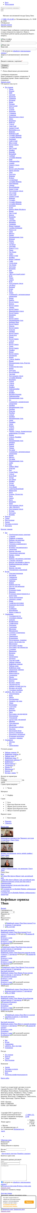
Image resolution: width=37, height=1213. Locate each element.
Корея (11, 102)
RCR (10, 276)
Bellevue (12, 122)
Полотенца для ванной (17, 734)
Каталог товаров (6, 529)
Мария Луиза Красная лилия (17, 808)
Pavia (11, 492)
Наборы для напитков (16, 540)
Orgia (11, 231)
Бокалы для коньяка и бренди (19, 562)
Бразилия (12, 96)
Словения (12, 115)
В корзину (13, 976)
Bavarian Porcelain (15, 394)
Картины (12, 710)
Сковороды (13, 577)
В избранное (5, 943)
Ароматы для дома (15, 701)
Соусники (12, 634)
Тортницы (12, 625)
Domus (11, 235)
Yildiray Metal (13, 466)
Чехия (11, 89)
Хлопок (11, 485)
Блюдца (11, 681)
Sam (10, 270)
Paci (10, 470)
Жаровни (12, 592)
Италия (11, 91)
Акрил (11, 280)
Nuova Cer (12, 230)
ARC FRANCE (14, 507)
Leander (11, 163)
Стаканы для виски (16, 560)
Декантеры (13, 549)
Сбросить (8, 823)
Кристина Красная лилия (16, 804)
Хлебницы (13, 608)
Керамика (12, 120)
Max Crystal (13, 143)
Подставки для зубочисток (18, 647)
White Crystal (13, 256)
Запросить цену (19, 1209)
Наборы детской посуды (17, 686)
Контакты (8, 526)
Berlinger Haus (14, 322)
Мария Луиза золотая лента (17, 806)
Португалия (13, 106)
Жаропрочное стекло (16, 117)
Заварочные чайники (16, 669)
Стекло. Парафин (15, 437)
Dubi (10, 159)
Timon (11, 250)
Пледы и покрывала (16, 732)
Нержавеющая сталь (16, 237)
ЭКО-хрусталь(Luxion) (17, 274)
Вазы (11, 695)
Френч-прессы (14, 673)
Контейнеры (13, 610)
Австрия (12, 95)
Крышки (12, 588)
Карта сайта (5, 1078)
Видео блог (5, 827)
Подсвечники (14, 699)
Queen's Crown (14, 165)
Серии (7, 518)
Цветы (11, 697)
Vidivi (11, 254)
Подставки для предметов (18, 714)
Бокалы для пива (15, 568)
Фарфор (12, 150)
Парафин (12, 422)
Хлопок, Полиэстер (16, 494)
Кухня (7, 1042)
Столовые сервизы (15, 618)
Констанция (11, 818)
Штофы (11, 557)
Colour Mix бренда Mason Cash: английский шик (18, 880)
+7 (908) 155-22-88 (7, 19)
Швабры (12, 721)
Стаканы (12, 536)
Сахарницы (13, 675)
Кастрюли (12, 575)
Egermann (12, 139)
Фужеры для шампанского (18, 547)
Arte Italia (12, 220)
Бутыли (11, 607)
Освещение (9, 1048)
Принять (29, 1202)
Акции (7, 522)
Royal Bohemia (14, 187)
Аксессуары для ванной (17, 719)
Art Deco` (12, 285)
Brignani (12, 239)
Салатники (13, 627)
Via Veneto (12, 252)
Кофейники (13, 671)
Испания (12, 100)
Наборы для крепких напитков (20, 558)
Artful (11, 463)
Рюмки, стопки (14, 555)
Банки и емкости (15, 612)
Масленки (12, 629)
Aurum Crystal (14, 128)
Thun (11, 172)
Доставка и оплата (11, 524)
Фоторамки (13, 705)
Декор (11, 703)
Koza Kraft (12, 476)
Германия (12, 98)
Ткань (11, 346)
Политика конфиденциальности (16, 1074)
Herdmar (12, 442)
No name (12, 450)
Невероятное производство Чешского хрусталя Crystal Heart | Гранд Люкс (17, 839)
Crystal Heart (13, 180)
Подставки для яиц (15, 645)
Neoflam (12, 331)
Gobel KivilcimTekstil (16, 489)
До (23, 780)
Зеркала (11, 708)
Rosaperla (12, 217)
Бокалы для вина (15, 551)
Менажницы (13, 631)
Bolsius (11, 426)
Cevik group (13, 263)
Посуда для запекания (16, 586)
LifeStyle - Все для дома (13, 1046)
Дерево (11, 219)
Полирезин (13, 355)
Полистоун (13, 335)
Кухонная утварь (15, 590)
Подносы (12, 658)
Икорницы (13, 651)
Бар (6, 1040)
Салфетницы (13, 623)
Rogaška (12, 514)
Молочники (13, 644)
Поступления (9, 520)
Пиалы (11, 655)
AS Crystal (12, 193)
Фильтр (3, 908)
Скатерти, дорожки (16, 738)
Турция (11, 109)
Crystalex (12, 200)
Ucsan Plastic (13, 472)
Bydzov (11, 178)
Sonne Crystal (13, 189)
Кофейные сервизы (16, 664)
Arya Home (13, 487)
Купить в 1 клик (6, 938)
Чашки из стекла (15, 542)
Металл (11, 233)
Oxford (11, 381)
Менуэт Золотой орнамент (16, 810)
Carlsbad (12, 156)
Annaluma (12, 224)
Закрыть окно (5, 82)
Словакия (12, 113)
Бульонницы (13, 638)
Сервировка (9, 1044)
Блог (2, 874)
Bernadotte (12, 154)
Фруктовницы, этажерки (18, 640)
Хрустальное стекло (16, 191)
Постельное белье (15, 731)
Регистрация (9, 4)
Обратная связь (6, 1140)
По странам (9, 87)
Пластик (12, 330)
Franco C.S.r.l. (13, 248)
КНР (10, 93)
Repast (11, 167)
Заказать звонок (6, 25)
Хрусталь (12, 174)
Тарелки (12, 620)
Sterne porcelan (14, 170)
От (2, 780)
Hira (10, 465)
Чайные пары (13, 666)
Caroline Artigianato (15, 228)
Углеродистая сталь (16, 367)
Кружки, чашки (14, 682)
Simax (11, 119)
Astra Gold (12, 126)
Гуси (9, 802)
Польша (12, 104)
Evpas (11, 207)
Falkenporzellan (14, 161)
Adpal (11, 420)
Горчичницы (13, 657)
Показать (8, 821)
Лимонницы (13, 636)
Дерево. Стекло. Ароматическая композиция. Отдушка (20, 432)
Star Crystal (13, 148)
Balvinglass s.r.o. (14, 130)
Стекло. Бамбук (14, 359)
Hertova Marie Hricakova (17, 209)
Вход (6, 2)
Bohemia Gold (14, 133)
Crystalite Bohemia (15, 137)
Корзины (12, 653)
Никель (11, 326)
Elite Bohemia (13, 183)
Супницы (12, 649)
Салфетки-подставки (16, 603)
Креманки (12, 546)
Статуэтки (12, 706)
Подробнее (5, 939)
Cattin (11, 261)
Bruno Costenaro (14, 226)
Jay (10, 400)
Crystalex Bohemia (15, 135)
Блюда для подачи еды (17, 642)
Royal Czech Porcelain (16, 169)
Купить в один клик (24, 1186)
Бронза (11, 215)
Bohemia (12, 132)
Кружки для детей (15, 688)
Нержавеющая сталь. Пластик (19, 363)
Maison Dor (13, 490)
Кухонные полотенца (16, 736)
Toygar (11, 477)
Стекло (11, 124)
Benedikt (12, 152)
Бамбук (11, 300)
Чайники (12, 581)
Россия (11, 108)
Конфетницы (13, 621)
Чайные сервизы (15, 662)
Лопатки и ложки (15, 599)
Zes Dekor (12, 479)
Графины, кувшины (16, 538)
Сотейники (13, 579)
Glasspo (11, 185)
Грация (11, 446)
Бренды (7, 516)
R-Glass (11, 511)
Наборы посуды (14, 584)
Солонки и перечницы (17, 632)
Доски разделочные (16, 597)
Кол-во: (3, 1149)
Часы (11, 712)
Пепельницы (13, 716)
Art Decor (12, 244)
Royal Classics (14, 145)
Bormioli (12, 287)
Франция (12, 111)
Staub (11, 503)
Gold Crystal (13, 141)
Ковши (11, 583)
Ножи (11, 601)
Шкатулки (12, 725)
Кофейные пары (14, 668)
